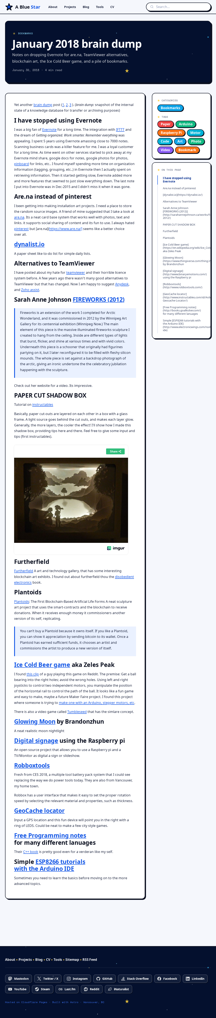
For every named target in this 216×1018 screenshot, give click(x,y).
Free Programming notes (50, 835)
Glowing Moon (34, 721)
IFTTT (120, 129)
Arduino (186, 124)
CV (112, 7)
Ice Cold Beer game (42, 665)
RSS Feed (89, 959)
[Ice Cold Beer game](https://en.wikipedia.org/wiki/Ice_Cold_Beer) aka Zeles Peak (184, 248)
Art (180, 141)
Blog (86, 7)
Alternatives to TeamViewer (180, 201)
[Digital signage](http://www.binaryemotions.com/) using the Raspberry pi (184, 274)
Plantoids (21, 601)
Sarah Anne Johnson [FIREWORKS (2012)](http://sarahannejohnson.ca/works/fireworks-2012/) (184, 213)
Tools (100, 7)
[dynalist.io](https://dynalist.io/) (182, 195)
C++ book (30, 851)
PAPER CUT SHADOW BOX (179, 224)
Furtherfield (23, 570)
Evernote (49, 129)
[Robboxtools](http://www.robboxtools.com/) (182, 285)
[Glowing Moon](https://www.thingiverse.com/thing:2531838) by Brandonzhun (184, 261)
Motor (195, 132)
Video (165, 150)
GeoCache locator (39, 810)
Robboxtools (32, 765)
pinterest (21, 228)
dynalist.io (29, 244)
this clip (33, 674)
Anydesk (122, 284)
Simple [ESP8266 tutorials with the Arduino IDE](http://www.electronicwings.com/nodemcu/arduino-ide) (184, 325)
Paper (165, 124)
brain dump (43, 104)
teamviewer (75, 272)
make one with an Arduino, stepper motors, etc (96, 702)
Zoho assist (30, 289)
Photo (196, 141)
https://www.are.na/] (65, 228)
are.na (19, 217)
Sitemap (72, 959)
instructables (42, 404)
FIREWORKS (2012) (99, 299)
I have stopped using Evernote (177, 179)
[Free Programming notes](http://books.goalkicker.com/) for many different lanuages (182, 310)
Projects (70, 7)
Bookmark (187, 150)
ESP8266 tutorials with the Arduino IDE (49, 865)
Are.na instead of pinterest (179, 188)
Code (165, 141)
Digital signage (36, 740)
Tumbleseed (77, 711)
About (52, 7)
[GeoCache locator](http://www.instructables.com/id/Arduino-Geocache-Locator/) (184, 297)
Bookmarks (170, 108)
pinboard (21, 163)
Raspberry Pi (171, 132)
